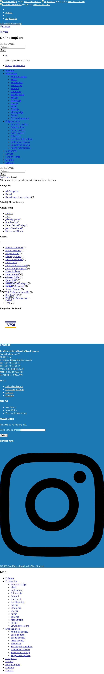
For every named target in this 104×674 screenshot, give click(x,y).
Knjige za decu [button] (12, 121)
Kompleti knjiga (19, 76)
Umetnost (16, 91)
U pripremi (11, 150)
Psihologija (16, 85)
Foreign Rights (12, 156)
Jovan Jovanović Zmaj (16, 265)
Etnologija (16, 100)
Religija (14, 97)
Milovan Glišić (12, 277)
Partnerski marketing (11, 23)
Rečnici (14, 115)
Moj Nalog (10, 407)
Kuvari (14, 106)
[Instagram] (52, 563)
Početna (9, 70)
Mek (7, 296)
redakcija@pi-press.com (19, 359)
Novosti (9, 153)
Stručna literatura (20, 118)
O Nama (9, 159)
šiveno (8, 299)
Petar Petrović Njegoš (16, 225)
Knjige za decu (12, 628)
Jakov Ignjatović (13, 219)
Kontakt (9, 162)
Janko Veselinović (14, 228)
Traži (3, 50)
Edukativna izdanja (20, 144)
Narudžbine (11, 410)
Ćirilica (8, 282)
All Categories (12, 191)
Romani (15, 88)
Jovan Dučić (11, 262)
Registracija (19, 65)
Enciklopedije (17, 94)
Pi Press (4, 31)
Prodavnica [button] (11, 73)
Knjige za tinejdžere (20, 147)
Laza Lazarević (12, 274)
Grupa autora (12, 253)
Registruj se (11, 18)
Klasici (14, 79)
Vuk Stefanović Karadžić (17, 292)
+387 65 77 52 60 (76, 1)
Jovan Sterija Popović (16, 268)
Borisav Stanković (14, 247)
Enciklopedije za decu (21, 139)
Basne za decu (18, 130)
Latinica (9, 213)
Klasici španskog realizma (18, 197)
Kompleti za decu (19, 124)
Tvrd (7, 216)
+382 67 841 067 (41, 4)
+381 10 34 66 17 (32, 1)
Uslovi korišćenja (14, 386)
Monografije (17, 112)
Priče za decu (17, 133)
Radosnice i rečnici (20, 141)
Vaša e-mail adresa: (10, 429)
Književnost (16, 82)
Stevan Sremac (13, 289)
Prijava (8, 12)
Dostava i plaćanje (14, 389)
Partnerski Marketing (16, 413)
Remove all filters (14, 231)
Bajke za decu (18, 127)
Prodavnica (11, 581)
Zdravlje (15, 109)
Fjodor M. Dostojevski (16, 298)
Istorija (14, 103)
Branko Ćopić (12, 222)
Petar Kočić (11, 280)
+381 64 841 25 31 (15, 368)
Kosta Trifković (12, 271)
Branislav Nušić (13, 250)
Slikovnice (16, 136)
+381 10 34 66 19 (12, 365)
